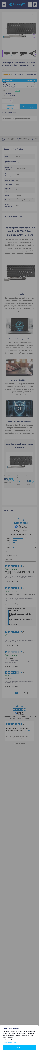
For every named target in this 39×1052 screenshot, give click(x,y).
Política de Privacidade (10, 1043)
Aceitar (19, 1047)
